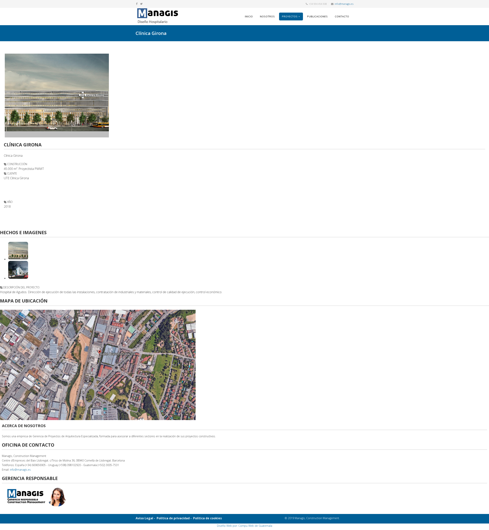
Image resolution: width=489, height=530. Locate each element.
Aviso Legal (144, 518)
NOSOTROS (267, 16)
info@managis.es (344, 4)
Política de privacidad (173, 518)
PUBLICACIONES (317, 16)
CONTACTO (342, 16)
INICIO (249, 16)
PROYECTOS (290, 16)
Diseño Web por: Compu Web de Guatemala (244, 526)
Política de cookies (207, 518)
